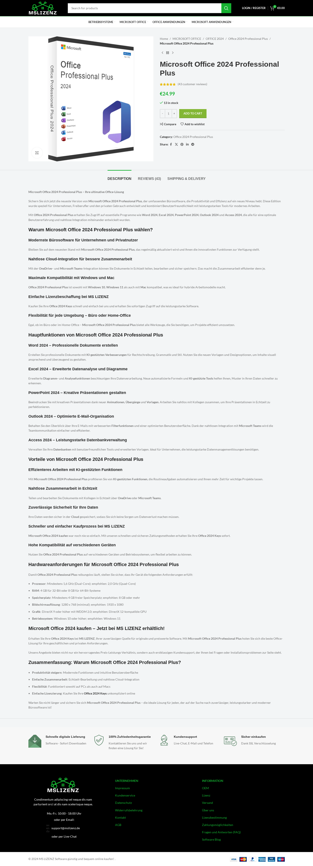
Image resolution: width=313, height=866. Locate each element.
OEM (205, 788)
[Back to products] (167, 53)
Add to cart (192, 113)
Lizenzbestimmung (214, 817)
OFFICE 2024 (215, 38)
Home (164, 38)
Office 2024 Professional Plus (248, 38)
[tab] (119, 176)
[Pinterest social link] (182, 144)
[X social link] (176, 144)
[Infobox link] (58, 746)
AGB (118, 825)
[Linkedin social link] (187, 144)
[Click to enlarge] (37, 152)
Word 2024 (38, 345)
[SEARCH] (226, 8)
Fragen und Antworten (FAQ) (221, 832)
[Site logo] (42, 7)
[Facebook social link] (171, 144)
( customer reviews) (192, 84)
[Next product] (172, 53)
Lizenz (206, 795)
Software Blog (211, 839)
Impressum (122, 788)
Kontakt (120, 817)
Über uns (208, 810)
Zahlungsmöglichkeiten (217, 825)
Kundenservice (125, 795)
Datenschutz (123, 802)
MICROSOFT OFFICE (187, 38)
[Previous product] (162, 53)
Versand (207, 802)
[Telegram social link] (193, 144)
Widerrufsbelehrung (128, 810)
